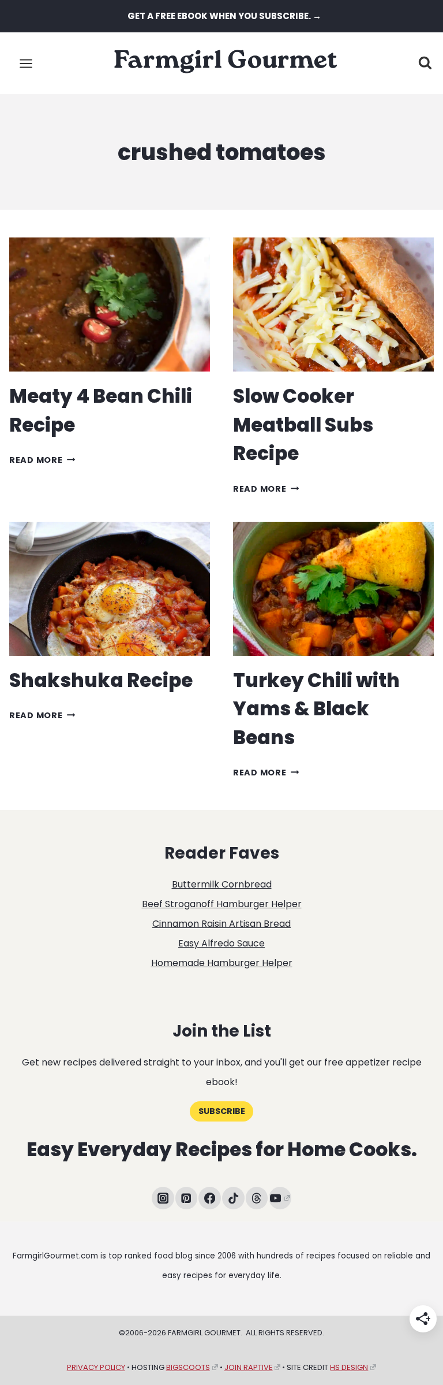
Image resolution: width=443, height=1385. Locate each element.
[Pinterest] (186, 1198)
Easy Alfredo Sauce (221, 943)
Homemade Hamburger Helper (221, 963)
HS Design (349, 1367)
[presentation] (109, 304)
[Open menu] (26, 63)
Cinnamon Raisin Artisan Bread (221, 923)
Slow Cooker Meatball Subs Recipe (303, 425)
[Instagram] (163, 1198)
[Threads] (257, 1198)
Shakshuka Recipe (101, 680)
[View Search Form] (425, 63)
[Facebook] (209, 1198)
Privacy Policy (96, 1367)
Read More (42, 460)
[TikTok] (233, 1198)
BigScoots (188, 1367)
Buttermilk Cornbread (222, 884)
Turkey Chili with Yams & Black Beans (316, 709)
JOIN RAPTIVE (248, 1367)
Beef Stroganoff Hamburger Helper (222, 904)
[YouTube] (280, 1198)
